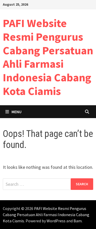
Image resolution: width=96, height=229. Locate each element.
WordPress (56, 220)
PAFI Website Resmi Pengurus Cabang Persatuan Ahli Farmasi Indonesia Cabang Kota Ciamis (48, 57)
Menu (17, 111)
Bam (77, 220)
